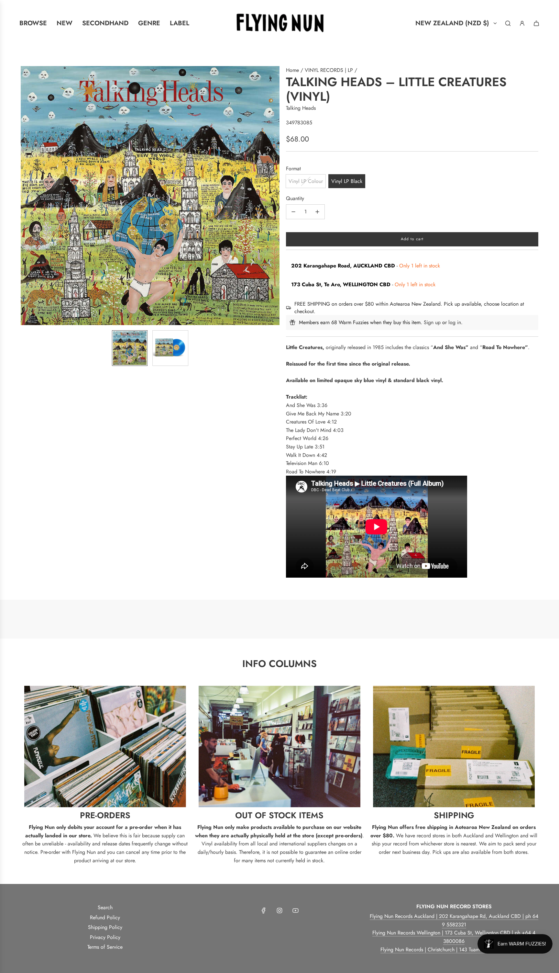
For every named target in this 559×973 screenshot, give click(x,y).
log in (454, 322)
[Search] (508, 23)
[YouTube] (295, 910)
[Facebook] (264, 910)
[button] (26, 195)
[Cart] (536, 23)
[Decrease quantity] (293, 212)
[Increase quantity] (317, 212)
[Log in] (522, 23)
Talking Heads (301, 108)
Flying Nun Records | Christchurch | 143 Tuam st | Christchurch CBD (454, 949)
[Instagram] (279, 910)
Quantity (295, 198)
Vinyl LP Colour (306, 181)
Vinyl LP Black (346, 181)
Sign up (432, 322)
